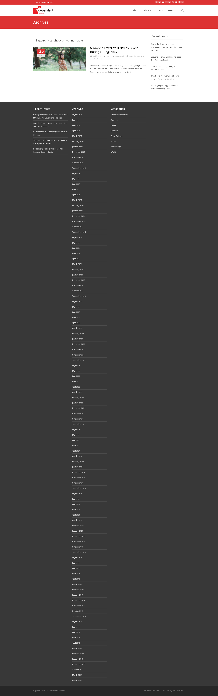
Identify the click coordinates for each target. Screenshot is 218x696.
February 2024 (78, 269)
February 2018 (78, 653)
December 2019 (78, 536)
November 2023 (78, 285)
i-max (168, 691)
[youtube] (163, 3)
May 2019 (76, 573)
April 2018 (76, 643)
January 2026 (77, 146)
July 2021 (75, 435)
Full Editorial (107, 59)
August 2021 (77, 429)
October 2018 (77, 611)
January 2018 (77, 659)
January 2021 (77, 467)
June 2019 (76, 568)
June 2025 (76, 184)
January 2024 (77, 275)
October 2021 (77, 419)
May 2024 (76, 253)
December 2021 (78, 408)
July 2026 (75, 120)
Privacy (160, 10)
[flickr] (166, 3)
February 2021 (78, 461)
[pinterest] (179, 3)
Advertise (147, 10)
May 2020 (76, 509)
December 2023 (78, 280)
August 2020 (77, 493)
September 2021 (79, 424)
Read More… (95, 77)
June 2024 (76, 248)
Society (114, 141)
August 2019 (77, 557)
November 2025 (78, 157)
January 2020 (77, 531)
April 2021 (76, 451)
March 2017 (77, 675)
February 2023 (78, 333)
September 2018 (79, 616)
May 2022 (76, 381)
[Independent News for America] (41, 10)
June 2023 (76, 312)
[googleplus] (176, 3)
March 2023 (77, 328)
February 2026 (78, 141)
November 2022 (78, 349)
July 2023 (75, 307)
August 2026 (77, 114)
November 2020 (78, 477)
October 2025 (77, 163)
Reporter (171, 10)
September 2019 (79, 552)
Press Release (116, 136)
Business (114, 120)
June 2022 (76, 376)
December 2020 (78, 472)
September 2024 (79, 232)
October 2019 (77, 547)
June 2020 (76, 504)
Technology (116, 146)
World (113, 152)
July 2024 (75, 243)
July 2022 (75, 371)
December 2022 (78, 344)
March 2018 (77, 648)
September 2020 (79, 488)
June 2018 (76, 632)
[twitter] (159, 3)
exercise (133, 56)
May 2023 (76, 317)
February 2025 (78, 205)
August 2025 (77, 173)
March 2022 (77, 392)
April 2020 (76, 515)
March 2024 (77, 264)
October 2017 (77, 669)
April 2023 (76, 323)
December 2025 (78, 152)
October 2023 (77, 291)
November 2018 (78, 605)
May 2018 (76, 637)
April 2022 (76, 387)
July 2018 (75, 627)
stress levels (94, 59)
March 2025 (77, 200)
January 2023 (77, 339)
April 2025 (76, 195)
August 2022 (77, 365)
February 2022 (78, 397)
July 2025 (75, 178)
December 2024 (78, 216)
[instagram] (173, 3)
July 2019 (75, 563)
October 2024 (77, 227)
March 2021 (77, 456)
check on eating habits (122, 56)
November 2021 (78, 413)
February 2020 (78, 525)
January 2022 (77, 403)
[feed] (169, 3)
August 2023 (77, 301)
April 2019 (76, 579)
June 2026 (76, 125)
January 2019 (77, 595)
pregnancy (140, 56)
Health (108, 56)
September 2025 (79, 168)
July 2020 (75, 499)
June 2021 (76, 440)
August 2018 (77, 621)
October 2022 (77, 355)
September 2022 (79, 360)
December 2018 (78, 600)
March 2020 (77, 520)
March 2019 (77, 584)
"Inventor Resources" (119, 114)
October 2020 (77, 483)
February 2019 (78, 589)
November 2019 (78, 541)
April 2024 (76, 259)
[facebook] (156, 3)
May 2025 (76, 189)
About (135, 10)
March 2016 (77, 680)
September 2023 (79, 296)
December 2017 (78, 664)
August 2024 (77, 237)
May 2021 (76, 445)
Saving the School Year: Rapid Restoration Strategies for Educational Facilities (166, 47)
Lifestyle (114, 131)
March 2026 (77, 136)
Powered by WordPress (151, 691)
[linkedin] (182, 3)
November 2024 (78, 221)
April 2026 (76, 131)
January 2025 (77, 210)
